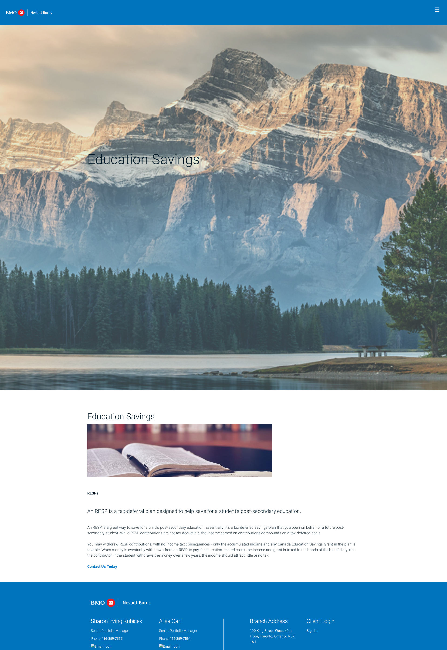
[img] (223, 195)
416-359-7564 (179, 638)
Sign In (312, 630)
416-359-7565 (112, 638)
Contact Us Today (102, 566)
